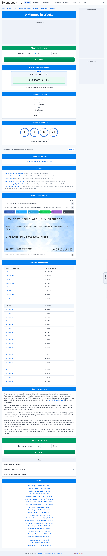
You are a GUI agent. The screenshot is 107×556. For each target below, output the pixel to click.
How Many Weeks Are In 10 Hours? (39, 528)
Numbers (37, 2)
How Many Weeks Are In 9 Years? (39, 515)
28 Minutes (9, 366)
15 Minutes (9, 328)
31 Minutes (9, 377)
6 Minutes (9, 290)
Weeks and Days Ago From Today (15, 184)
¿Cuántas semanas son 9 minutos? (39, 543)
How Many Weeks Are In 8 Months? (39, 491)
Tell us (71, 149)
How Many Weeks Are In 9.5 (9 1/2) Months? (39, 520)
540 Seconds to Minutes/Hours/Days (40, 161)
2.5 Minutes (10, 275)
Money (67, 2)
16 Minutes (9, 332)
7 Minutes (9, 298)
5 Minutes (9, 287)
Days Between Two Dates (12, 186)
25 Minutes (9, 354)
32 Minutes (9, 381)
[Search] (103, 2)
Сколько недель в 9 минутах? (39, 540)
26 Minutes (9, 358)
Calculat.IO (28, 553)
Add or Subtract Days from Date (14, 181)
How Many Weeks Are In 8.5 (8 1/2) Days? (39, 496)
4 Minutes (9, 279)
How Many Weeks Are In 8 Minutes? (39, 488)
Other (74, 2)
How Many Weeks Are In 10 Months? (39, 534)
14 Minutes (9, 324)
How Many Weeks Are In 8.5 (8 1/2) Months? (39, 502)
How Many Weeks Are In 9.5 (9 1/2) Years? (39, 523)
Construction (57, 2)
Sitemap (40, 553)
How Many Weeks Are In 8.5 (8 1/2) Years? (39, 504)
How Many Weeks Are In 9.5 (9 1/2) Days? (39, 518)
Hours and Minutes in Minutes (13, 173)
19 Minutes (9, 339)
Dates (28, 2)
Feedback (105, 278)
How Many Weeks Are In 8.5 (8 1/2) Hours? (39, 499)
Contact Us (59, 553)
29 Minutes (9, 370)
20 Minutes (9, 343)
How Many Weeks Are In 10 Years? (39, 536)
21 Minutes (9, 347)
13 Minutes (9, 321)
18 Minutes (9, 336)
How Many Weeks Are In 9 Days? (39, 507)
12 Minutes (9, 317)
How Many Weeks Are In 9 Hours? (39, 510)
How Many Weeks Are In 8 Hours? (39, 486)
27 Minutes (9, 362)
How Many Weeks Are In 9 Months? (39, 512)
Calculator (83, 2)
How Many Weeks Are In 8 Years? (39, 494)
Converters (45, 2)
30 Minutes (9, 373)
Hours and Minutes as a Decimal (14, 176)
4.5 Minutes (10, 283)
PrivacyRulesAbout (49, 553)
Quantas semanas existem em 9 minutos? (39, 545)
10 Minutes (9, 309)
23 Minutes (9, 351)
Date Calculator (9, 178)
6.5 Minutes (10, 294)
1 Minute (9, 272)
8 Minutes (9, 302)
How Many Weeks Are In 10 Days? (39, 526)
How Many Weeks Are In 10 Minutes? (39, 531)
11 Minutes (9, 313)
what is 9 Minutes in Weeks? (56, 400)
